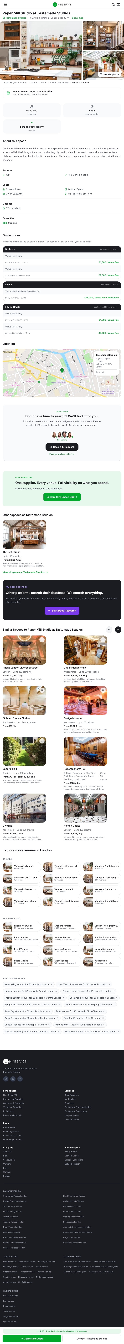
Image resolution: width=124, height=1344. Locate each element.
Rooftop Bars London (72, 1211)
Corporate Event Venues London (77, 1227)
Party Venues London (72, 1206)
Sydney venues (9, 1322)
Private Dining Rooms (12, 1211)
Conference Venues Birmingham (104, 1266)
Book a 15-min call (64, 446)
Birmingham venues (46, 1261)
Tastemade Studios (15, 17)
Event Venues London (12, 1227)
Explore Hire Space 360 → (62, 496)
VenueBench (9, 1160)
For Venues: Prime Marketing (78, 1107)
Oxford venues (9, 1282)
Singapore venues (11, 1316)
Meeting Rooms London (73, 1217)
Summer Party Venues (12, 1206)
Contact (6, 1172)
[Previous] (109, 629)
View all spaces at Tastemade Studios (24, 572)
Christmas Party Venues (73, 1201)
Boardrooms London (72, 1222)
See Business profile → (109, 249)
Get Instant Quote (33, 1338)
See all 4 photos (111, 74)
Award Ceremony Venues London (77, 1232)
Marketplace (70, 1099)
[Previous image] (6, 534)
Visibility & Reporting (12, 1107)
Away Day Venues (10, 1217)
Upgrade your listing (74, 1160)
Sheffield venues (25, 1282)
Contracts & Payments (13, 1103)
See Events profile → (110, 284)
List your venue (72, 1115)
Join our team (71, 1151)
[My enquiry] (118, 4)
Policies (6, 1176)
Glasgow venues (10, 1272)
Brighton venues (44, 1272)
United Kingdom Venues (15, 82)
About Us (7, 1151)
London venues (9, 1261)
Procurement (9, 1127)
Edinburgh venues (11, 1266)
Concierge (69, 1103)
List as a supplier (72, 1119)
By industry (8, 1111)
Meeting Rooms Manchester (76, 1266)
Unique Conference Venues (14, 1201)
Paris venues (8, 1301)
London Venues (38, 82)
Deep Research (72, 1095)
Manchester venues (27, 1261)
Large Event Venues (71, 1237)
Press (5, 1168)
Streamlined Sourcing (13, 1099)
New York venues (10, 1296)
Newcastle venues (26, 1277)
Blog (5, 1156)
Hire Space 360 (10, 1095)
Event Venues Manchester (105, 1261)
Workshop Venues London (74, 1242)
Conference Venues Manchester (77, 1261)
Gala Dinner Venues (11, 1232)
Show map (77, 17)
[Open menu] (5, 4)
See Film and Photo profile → (106, 307)
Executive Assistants (12, 1135)
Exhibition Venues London (14, 1237)
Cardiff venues (9, 1277)
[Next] (118, 629)
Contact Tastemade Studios (92, 1338)
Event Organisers (11, 1131)
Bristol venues (27, 1266)
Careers (7, 1164)
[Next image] (42, 534)
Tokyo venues (9, 1311)
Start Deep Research (64, 610)
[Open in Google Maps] (62, 373)
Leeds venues (42, 1266)
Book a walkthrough (12, 1115)
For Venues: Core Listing (76, 1111)
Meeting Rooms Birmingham (101, 1272)
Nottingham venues (44, 1277)
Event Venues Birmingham (75, 1272)
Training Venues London (13, 1222)
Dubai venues (9, 1306)
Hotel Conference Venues (74, 1196)
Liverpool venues (27, 1272)
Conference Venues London (15, 1196)
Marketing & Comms (12, 1139)
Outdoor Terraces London (14, 1248)
